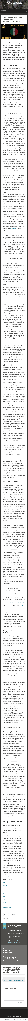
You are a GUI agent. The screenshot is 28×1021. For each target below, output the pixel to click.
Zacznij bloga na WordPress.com (12, 1015)
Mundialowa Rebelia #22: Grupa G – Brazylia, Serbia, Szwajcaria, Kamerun (14, 979)
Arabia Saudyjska (7, 907)
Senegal (5, 888)
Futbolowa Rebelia (14, 3)
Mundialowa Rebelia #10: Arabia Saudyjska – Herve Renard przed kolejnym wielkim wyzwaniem (15, 957)
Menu (4, 10)
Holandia (5, 891)
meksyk (6, 952)
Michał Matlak (13, 228)
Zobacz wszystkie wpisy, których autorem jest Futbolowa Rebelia (16, 941)
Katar (4, 882)
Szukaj (25, 11)
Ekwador (5, 885)
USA (4, 896)
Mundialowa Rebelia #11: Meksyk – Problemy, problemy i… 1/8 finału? (13, 20)
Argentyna (5, 905)
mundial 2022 (8, 950)
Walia (4, 899)
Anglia (4, 902)
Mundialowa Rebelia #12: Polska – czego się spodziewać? (14, 961)
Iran (3, 893)
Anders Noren (17, 1016)
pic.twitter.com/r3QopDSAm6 (16, 602)
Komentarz (19, 1002)
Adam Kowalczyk (7, 877)
